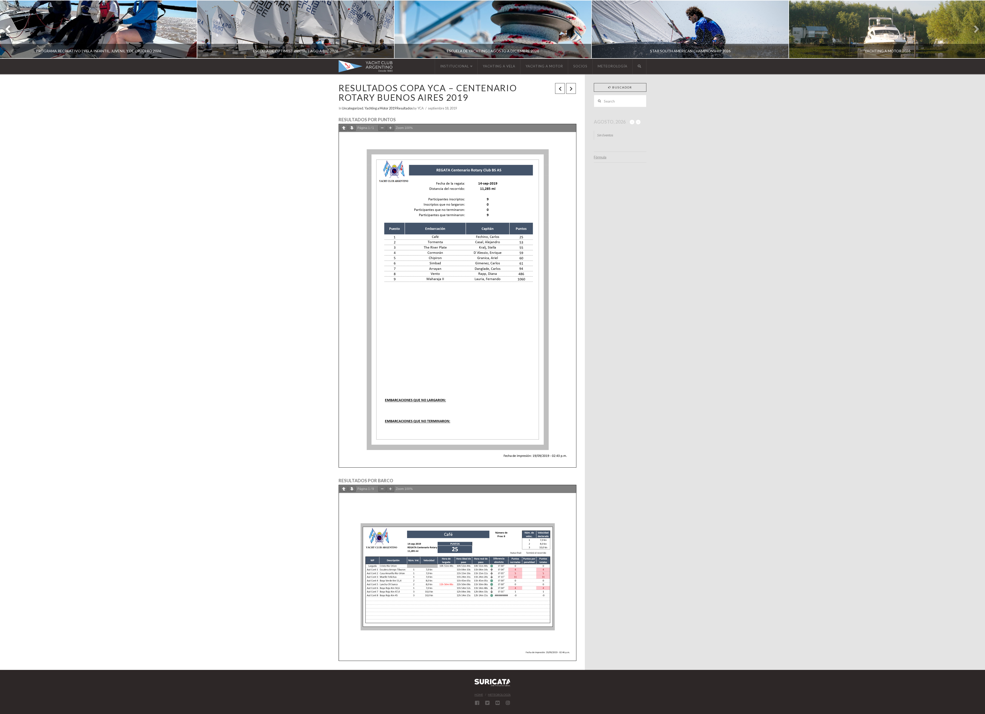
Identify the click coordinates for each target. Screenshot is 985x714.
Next (974, 29)
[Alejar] (382, 128)
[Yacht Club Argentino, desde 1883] (365, 66)
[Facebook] (477, 702)
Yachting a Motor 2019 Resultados (389, 108)
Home (479, 694)
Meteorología (499, 694)
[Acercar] (390, 128)
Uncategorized (352, 108)
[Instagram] (508, 702)
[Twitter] (487, 702)
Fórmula (600, 157)
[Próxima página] (352, 128)
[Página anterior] (344, 128)
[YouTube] (498, 702)
